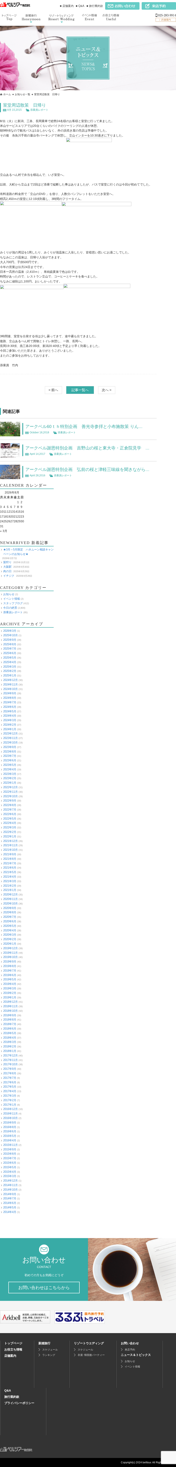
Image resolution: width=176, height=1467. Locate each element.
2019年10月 (10, 957)
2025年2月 (9, 671)
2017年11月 (10, 1060)
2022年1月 (9, 836)
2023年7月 (9, 755)
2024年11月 (10, 684)
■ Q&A (80, 6)
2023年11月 (10, 738)
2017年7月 (9, 1077)
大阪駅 (7, 566)
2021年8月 (9, 858)
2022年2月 (9, 832)
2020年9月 (9, 908)
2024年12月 (10, 680)
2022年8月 (9, 805)
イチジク (8, 575)
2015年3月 (9, 1176)
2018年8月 (9, 1019)
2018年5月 (9, 1033)
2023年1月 (9, 782)
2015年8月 (9, 1153)
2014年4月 (9, 1212)
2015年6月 (9, 1162)
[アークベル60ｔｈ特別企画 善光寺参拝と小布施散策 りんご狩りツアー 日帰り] (10, 434)
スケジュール (50, 1349)
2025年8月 (9, 644)
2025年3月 (9, 666)
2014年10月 (10, 1189)
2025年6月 (9, 653)
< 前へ (53, 390)
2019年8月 (9, 966)
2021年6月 (9, 867)
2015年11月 (10, 1145)
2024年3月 (9, 720)
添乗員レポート (39, 109)
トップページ (13, 1343)
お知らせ (8, 594)
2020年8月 (9, 912)
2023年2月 (9, 778)
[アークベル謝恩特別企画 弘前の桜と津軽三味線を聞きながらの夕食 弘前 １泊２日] (10, 476)
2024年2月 (9, 724)
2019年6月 (9, 975)
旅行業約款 (11, 1396)
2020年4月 (9, 930)
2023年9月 (9, 747)
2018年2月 (9, 1046)
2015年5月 (9, 1167)
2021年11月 (10, 845)
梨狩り (7, 562)
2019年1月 (9, 997)
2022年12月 (10, 787)
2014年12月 (10, 1180)
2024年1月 (9, 729)
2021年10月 (10, 849)
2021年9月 (9, 854)
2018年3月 (9, 1042)
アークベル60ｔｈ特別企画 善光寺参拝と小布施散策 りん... (84, 426)
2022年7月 (9, 809)
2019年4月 (9, 984)
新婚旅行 (44, 1343)
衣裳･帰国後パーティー (91, 1355)
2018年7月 (9, 1024)
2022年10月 (10, 796)
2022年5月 (9, 818)
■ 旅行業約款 (94, 6)
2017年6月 (9, 1082)
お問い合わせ (130, 1343)
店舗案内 (10, 1355)
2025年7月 (9, 648)
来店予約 (130, 1349)
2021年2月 (9, 885)
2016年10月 (10, 1118)
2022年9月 (9, 800)
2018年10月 (10, 1010)
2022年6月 (9, 814)
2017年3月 (9, 1095)
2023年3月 (9, 774)
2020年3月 (9, 934)
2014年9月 (9, 1194)
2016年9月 (9, 1122)
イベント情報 (11, 598)
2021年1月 (9, 890)
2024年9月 (9, 693)
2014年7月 (9, 1198)
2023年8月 (9, 751)
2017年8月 (9, 1073)
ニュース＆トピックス (136, 1355)
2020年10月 (10, 903)
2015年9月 (9, 1149)
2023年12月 (10, 733)
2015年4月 (9, 1171)
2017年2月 (9, 1100)
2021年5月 (9, 872)
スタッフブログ (13, 603)
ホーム (7, 94)
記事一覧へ (80, 390)
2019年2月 (9, 993)
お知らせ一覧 (22, 94)
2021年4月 (9, 876)
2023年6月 (9, 760)
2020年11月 (10, 899)
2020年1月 (9, 943)
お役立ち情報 (13, 1349)
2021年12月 (10, 841)
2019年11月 (10, 952)
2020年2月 (9, 939)
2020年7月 (9, 916)
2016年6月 (9, 1131)
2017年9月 (9, 1068)
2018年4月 (9, 1037)
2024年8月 (9, 697)
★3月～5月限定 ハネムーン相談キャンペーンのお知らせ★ (28, 552)
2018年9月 (9, 1015)
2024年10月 (10, 689)
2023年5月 (9, 764)
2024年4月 (9, 715)
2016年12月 (10, 1109)
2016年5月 (9, 1135)
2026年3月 (9, 630)
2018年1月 (9, 1051)
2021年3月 (9, 881)
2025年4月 (9, 662)
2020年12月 (10, 894)
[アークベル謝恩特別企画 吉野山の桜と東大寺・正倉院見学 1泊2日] (10, 455)
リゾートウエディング (89, 1343)
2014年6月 (9, 1203)
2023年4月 (9, 769)
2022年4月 (9, 823)
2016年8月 (9, 1127)
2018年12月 (10, 1001)
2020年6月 (9, 921)
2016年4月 (9, 1140)
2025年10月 (10, 635)
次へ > (106, 390)
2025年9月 (9, 639)
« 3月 (3, 531)
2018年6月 (9, 1028)
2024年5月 (9, 711)
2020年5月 (9, 925)
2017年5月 (9, 1086)
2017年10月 (10, 1064)
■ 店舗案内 (67, 6)
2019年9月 (9, 961)
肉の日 (7, 571)
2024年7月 (9, 702)
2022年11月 (10, 791)
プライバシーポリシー (19, 1403)
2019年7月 (9, 970)
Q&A (7, 1390)
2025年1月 (9, 675)
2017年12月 (10, 1055)
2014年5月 (9, 1207)
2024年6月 (9, 706)
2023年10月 (10, 742)
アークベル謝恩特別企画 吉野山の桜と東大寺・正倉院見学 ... (87, 448)
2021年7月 (9, 863)
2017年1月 (9, 1104)
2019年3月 (9, 988)
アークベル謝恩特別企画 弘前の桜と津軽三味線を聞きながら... (87, 469)
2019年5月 (9, 979)
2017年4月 (9, 1091)
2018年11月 (10, 1006)
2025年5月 (9, 657)
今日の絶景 (10, 607)
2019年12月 (10, 948)
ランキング (48, 1355)
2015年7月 (9, 1158)
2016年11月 (10, 1113)
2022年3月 (9, 827)
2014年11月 (10, 1185)
